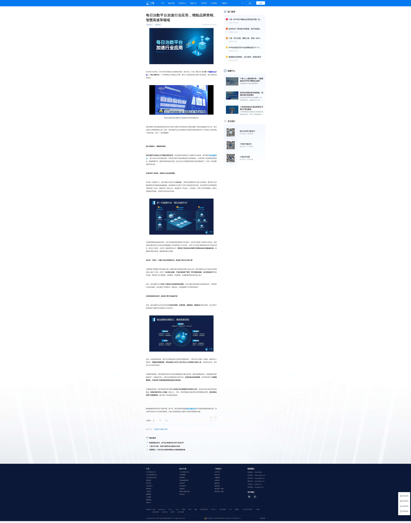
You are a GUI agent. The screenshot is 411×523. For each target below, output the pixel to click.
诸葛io (183, 509)
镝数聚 (237, 509)
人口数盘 (148, 497)
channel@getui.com (259, 481)
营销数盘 (148, 494)
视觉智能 (148, 500)
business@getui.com (260, 475)
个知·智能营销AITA (151, 475)
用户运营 (148, 483)
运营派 (172, 512)
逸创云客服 (155, 512)
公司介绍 (217, 472)
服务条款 (217, 483)
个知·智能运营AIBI (151, 477)
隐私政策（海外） (220, 491)
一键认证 (148, 491)
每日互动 (217, 475)
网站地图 (262, 518)
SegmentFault (161, 509)
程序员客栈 (223, 509)
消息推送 (148, 480)
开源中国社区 (204, 509)
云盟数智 (217, 477)
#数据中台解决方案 (161, 429)
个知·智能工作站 (150, 472)
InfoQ (177, 509)
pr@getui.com (258, 484)
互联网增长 (182, 475)
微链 (195, 509)
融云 (190, 509)
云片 (230, 509)
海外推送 (148, 488)
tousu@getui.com (259, 487)
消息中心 (148, 502)
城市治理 (182, 483)
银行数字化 (182, 486)
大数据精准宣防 (183, 480)
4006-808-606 (258, 472)
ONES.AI (213, 509)
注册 (260, 3)
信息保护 (217, 480)
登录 (250, 3)
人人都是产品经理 (247, 509)
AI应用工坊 (149, 486)
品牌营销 (182, 477)
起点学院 (164, 512)
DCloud (170, 509)
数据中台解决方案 (184, 491)
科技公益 (182, 494)
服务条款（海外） (220, 488)
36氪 (153, 509)
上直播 (257, 509)
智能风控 (182, 488)
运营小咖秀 (180, 512)
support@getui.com (259, 478)
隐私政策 (217, 486)
